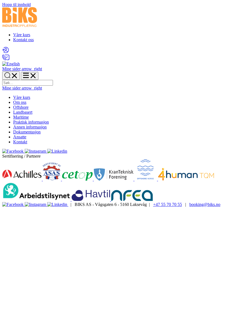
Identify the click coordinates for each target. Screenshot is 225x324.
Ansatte (19, 137)
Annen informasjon (30, 127)
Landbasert (22, 112)
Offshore (21, 107)
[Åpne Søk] (11, 75)
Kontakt (20, 141)
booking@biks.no (204, 204)
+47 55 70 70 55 (167, 204)
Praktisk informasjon (31, 122)
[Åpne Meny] (29, 76)
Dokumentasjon (27, 132)
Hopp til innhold (16, 4)
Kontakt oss (23, 39)
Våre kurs (21, 34)
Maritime (21, 117)
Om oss (19, 102)
